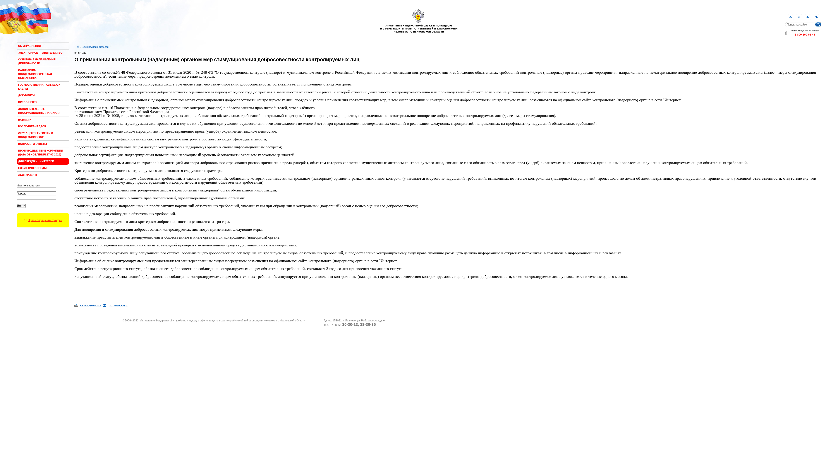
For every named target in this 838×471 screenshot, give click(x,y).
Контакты (799, 17)
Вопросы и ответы (32, 143)
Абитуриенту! (28, 174)
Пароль (21, 193)
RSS (816, 17)
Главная (790, 17)
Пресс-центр (27, 102)
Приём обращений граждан (45, 220)
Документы (26, 95)
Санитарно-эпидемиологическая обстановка (35, 74)
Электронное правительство (40, 52)
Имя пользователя (28, 185)
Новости (24, 119)
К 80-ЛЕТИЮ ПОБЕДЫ (32, 168)
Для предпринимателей (36, 161)
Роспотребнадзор (32, 126)
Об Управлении (29, 46)
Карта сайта (808, 17)
